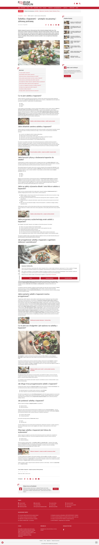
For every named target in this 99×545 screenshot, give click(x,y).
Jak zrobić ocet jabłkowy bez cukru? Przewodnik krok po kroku (75, 32)
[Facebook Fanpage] (74, 3)
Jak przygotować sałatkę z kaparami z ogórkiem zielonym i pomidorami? (32, 81)
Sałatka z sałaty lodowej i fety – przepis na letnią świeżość (76, 52)
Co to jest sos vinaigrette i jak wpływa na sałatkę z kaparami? (30, 85)
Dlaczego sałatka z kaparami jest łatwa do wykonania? (29, 90)
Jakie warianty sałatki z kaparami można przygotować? (29, 83)
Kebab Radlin (69, 506)
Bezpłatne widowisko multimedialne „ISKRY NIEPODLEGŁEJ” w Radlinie (65, 515)
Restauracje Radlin (54, 506)
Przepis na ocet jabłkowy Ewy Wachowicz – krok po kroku (75, 22)
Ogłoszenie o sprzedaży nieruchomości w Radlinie (28, 518)
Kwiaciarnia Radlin (70, 503)
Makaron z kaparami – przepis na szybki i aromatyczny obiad (42, 451)
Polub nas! (56, 488)
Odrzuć (30, 278)
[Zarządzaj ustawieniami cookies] (2, 542)
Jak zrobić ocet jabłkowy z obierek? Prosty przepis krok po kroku (75, 37)
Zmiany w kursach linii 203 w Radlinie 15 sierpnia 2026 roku (63, 518)
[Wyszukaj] (79, 3)
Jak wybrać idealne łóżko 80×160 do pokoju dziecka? (28, 515)
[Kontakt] (77, 3)
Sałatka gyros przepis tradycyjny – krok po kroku (40, 320)
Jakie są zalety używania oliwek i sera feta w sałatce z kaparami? (30, 78)
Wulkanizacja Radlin (23, 506)
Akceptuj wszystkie (68, 278)
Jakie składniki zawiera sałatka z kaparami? (26, 74)
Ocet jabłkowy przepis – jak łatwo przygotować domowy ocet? (75, 27)
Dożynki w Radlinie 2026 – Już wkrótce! (26, 520)
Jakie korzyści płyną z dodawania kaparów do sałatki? (28, 76)
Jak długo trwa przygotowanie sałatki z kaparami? (28, 87)
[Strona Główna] (19, 8)
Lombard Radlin (53, 503)
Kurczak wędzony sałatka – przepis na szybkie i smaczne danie (43, 152)
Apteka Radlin (37, 503)
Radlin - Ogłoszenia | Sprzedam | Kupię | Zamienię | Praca (48, 11)
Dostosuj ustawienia (49, 278)
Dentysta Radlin (22, 503)
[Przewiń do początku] (96, 542)
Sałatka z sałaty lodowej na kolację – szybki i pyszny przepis (42, 121)
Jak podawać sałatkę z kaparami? (25, 88)
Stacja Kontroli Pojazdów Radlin (41, 506)
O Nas (45, 540)
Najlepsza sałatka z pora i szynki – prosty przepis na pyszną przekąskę (42, 370)
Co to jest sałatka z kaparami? (24, 72)
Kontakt (42, 530)
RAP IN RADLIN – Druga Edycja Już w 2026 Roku (61, 520)
